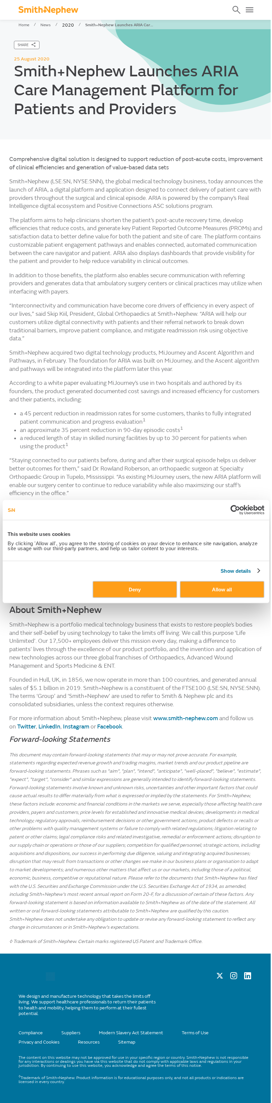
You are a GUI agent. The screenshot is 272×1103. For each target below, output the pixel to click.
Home (24, 25)
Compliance (31, 1033)
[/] (50, 979)
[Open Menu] (249, 10)
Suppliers (70, 1033)
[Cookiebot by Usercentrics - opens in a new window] (235, 510)
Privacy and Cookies (39, 1042)
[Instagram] (233, 977)
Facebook (109, 726)
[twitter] (219, 977)
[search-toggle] (236, 10)
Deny (135, 589)
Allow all (222, 589)
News (45, 25)
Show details (236, 570)
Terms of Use (195, 1033)
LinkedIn (49, 726)
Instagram (77, 726)
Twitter (26, 726)
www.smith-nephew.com (185, 718)
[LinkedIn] (247, 977)
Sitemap (126, 1042)
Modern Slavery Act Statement (131, 1033)
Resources (89, 1042)
